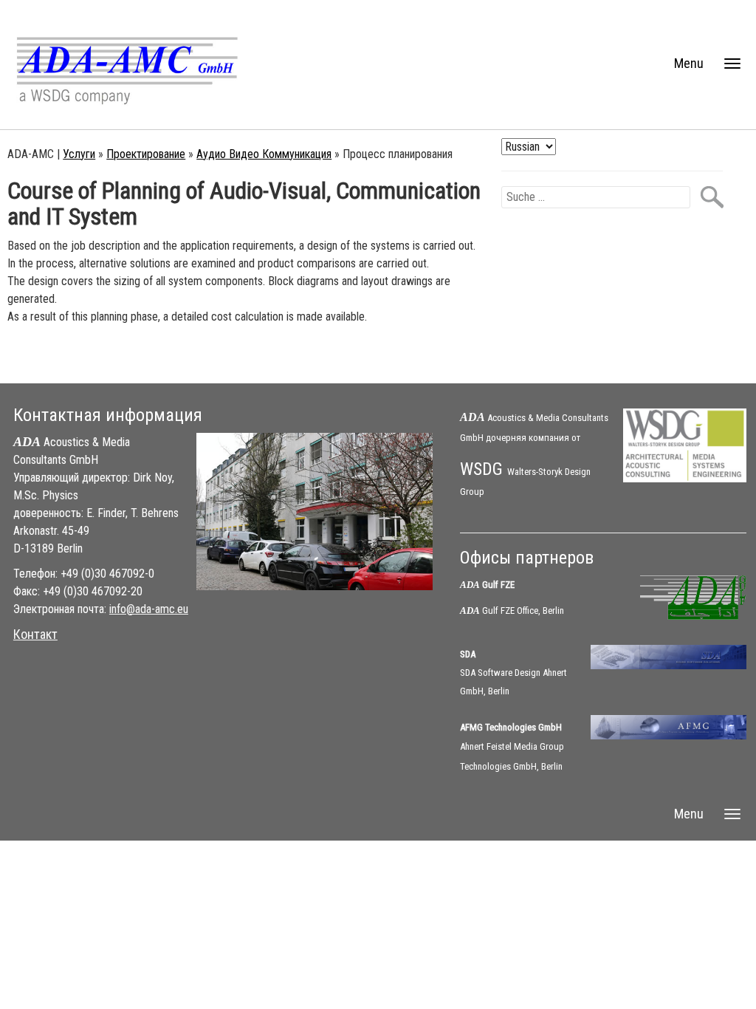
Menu (689, 63)
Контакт (35, 634)
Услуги (79, 154)
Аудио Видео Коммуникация (263, 154)
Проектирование (145, 154)
